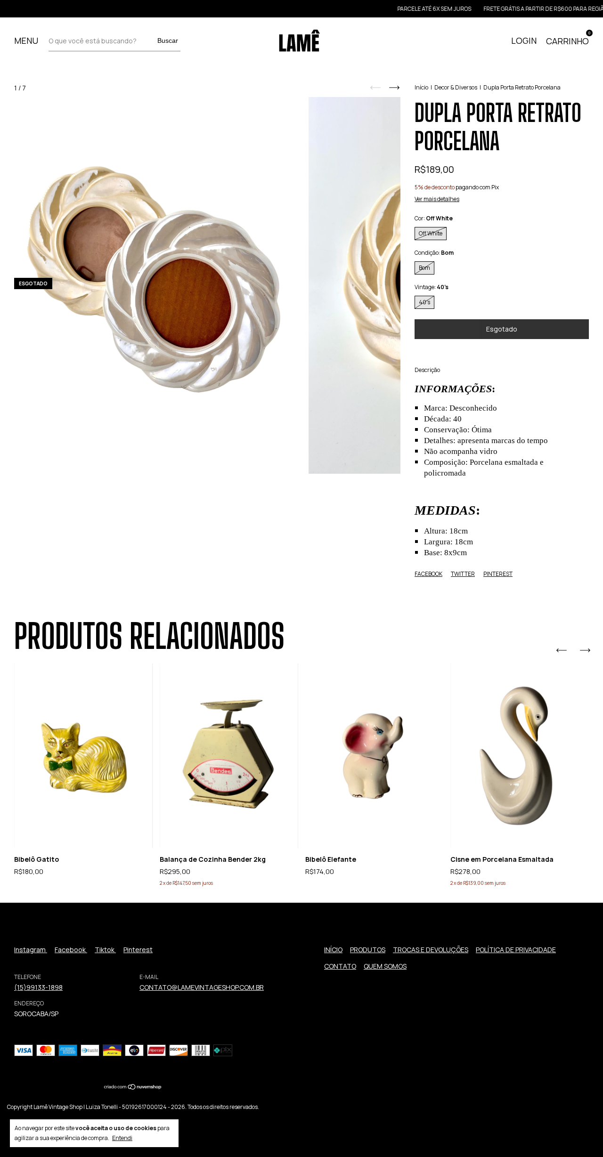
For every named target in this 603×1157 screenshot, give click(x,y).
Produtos (367, 949)
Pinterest (498, 574)
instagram (30, 949)
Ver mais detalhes (437, 199)
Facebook (428, 574)
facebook (71, 949)
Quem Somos (385, 966)
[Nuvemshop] (133, 1087)
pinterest (138, 949)
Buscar (167, 40)
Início (421, 87)
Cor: (434, 218)
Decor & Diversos (455, 87)
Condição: (434, 253)
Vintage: (431, 287)
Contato (340, 966)
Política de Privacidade (516, 949)
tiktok (105, 949)
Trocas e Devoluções (430, 949)
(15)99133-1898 (38, 987)
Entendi (122, 1138)
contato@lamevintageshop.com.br (201, 987)
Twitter (463, 574)
